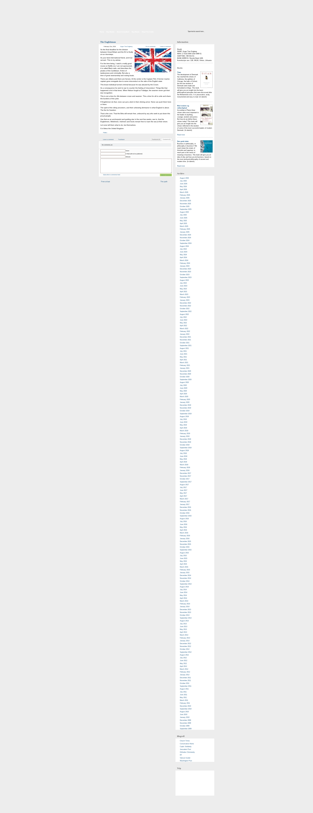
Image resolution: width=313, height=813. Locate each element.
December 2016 (185, 507)
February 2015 (185, 570)
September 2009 (185, 729)
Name (127, 150)
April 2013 (183, 632)
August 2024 (184, 246)
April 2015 (183, 564)
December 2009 (185, 720)
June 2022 (183, 320)
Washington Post (186, 761)
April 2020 (183, 394)
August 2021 (184, 348)
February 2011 (185, 703)
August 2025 (184, 212)
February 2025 (185, 229)
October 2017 (184, 479)
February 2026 (185, 195)
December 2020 (185, 371)
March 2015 (184, 567)
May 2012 (183, 663)
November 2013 (185, 612)
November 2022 (185, 306)
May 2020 (183, 391)
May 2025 (183, 221)
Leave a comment (165, 46)
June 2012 (183, 660)
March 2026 (184, 192)
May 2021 (183, 357)
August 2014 (184, 587)
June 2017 (183, 490)
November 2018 (185, 442)
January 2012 (184, 675)
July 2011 (183, 692)
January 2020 (184, 402)
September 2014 (185, 584)
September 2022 (185, 311)
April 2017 (183, 496)
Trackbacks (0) (156, 139)
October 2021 (184, 343)
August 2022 (184, 314)
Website (128, 157)
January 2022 (184, 334)
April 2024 (183, 257)
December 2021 (185, 337)
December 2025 (185, 201)
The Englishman (108, 42)
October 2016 (184, 513)
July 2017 (183, 487)
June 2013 (183, 626)
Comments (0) (167, 139)
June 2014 (183, 592)
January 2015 (184, 572)
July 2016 (183, 521)
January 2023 (184, 300)
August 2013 (184, 621)
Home (102, 32)
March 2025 (184, 226)
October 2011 (184, 683)
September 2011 (185, 686)
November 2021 (185, 340)
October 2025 (184, 206)
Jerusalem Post (185, 749)
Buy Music (135, 32)
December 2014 (185, 575)
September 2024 (185, 243)
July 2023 (183, 283)
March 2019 (184, 431)
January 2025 (184, 232)
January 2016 (184, 538)
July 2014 (183, 589)
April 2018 (183, 462)
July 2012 (183, 658)
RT (181, 755)
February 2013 (185, 638)
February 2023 (185, 297)
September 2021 (185, 345)
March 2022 (184, 328)
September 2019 (185, 414)
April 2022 (183, 325)
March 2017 (184, 499)
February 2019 (185, 433)
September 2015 (185, 550)
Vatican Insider (185, 758)
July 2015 (183, 555)
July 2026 (183, 181)
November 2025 (185, 204)
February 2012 (185, 672)
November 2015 (185, 544)
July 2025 (183, 215)
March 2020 (184, 396)
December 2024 (185, 235)
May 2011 (183, 697)
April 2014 (183, 598)
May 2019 (183, 425)
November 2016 (185, 510)
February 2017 (185, 502)
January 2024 (184, 266)
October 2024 (184, 240)
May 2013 (183, 629)
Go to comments (151, 46)
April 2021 (183, 360)
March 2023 (184, 294)
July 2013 (183, 624)
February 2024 (185, 263)
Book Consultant (123, 32)
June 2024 (183, 252)
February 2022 (185, 331)
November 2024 (185, 238)
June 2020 (183, 388)
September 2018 (185, 448)
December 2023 (185, 269)
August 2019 (184, 416)
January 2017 (184, 504)
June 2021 (183, 354)
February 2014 (185, 604)
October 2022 (184, 308)
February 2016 (185, 536)
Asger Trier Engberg (126, 46)
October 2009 (184, 726)
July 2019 (183, 419)
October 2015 (184, 547)
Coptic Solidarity (185, 746)
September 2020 (185, 379)
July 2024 (183, 249)
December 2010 (185, 706)
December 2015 (185, 541)
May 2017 (183, 493)
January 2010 (184, 717)
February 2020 (185, 399)
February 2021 (185, 365)
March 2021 (184, 362)
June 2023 (183, 286)
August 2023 (184, 280)
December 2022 (185, 303)
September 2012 (185, 652)
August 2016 (184, 519)
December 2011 (185, 678)
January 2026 (184, 198)
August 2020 (184, 382)
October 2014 (184, 581)
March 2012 (184, 669)
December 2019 (185, 405)
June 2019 (183, 422)
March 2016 (184, 533)
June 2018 (183, 456)
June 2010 (183, 714)
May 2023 (183, 289)
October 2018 (184, 445)
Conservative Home (187, 744)
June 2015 (183, 558)
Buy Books (110, 32)
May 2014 (183, 595)
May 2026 (183, 186)
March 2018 (184, 465)
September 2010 (185, 709)
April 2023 (183, 291)
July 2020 (183, 385)
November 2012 (185, 646)
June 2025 (183, 218)
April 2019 (183, 428)
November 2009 (185, 723)
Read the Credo (148, 32)
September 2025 (185, 209)
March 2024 (184, 260)
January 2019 (184, 436)
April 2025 (183, 223)
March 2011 (184, 700)
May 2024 (183, 255)
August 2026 (184, 178)
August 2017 (184, 485)
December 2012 (185, 643)
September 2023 (185, 277)
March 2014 (184, 601)
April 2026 (183, 189)
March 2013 (184, 635)
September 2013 (185, 618)
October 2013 (184, 615)
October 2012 (184, 649)
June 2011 (183, 695)
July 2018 (183, 453)
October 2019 (184, 411)
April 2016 (183, 530)
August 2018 (184, 450)
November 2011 (185, 680)
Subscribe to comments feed (111, 174)
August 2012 (184, 655)
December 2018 (185, 439)
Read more (181, 135)
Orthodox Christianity (187, 752)
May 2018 (183, 459)
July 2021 (183, 351)
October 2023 (184, 274)
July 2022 (183, 317)
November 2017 (185, 476)
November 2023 (185, 272)
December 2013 (185, 609)
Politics (105, 132)
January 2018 (184, 470)
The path (163, 182)
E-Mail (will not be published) (134, 154)
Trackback (121, 139)
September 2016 (185, 516)
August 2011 (184, 689)
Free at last (105, 182)
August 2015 (184, 553)
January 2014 (184, 606)
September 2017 (185, 482)
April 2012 (183, 666)
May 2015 (183, 561)
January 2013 (184, 641)
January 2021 (184, 368)
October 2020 (184, 377)
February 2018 (185, 467)
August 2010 (184, 712)
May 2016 (183, 527)
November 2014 (185, 578)
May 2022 (183, 323)
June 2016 (183, 524)
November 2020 (185, 374)
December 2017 (185, 473)
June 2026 (183, 184)
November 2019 (185, 408)
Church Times (185, 741)
